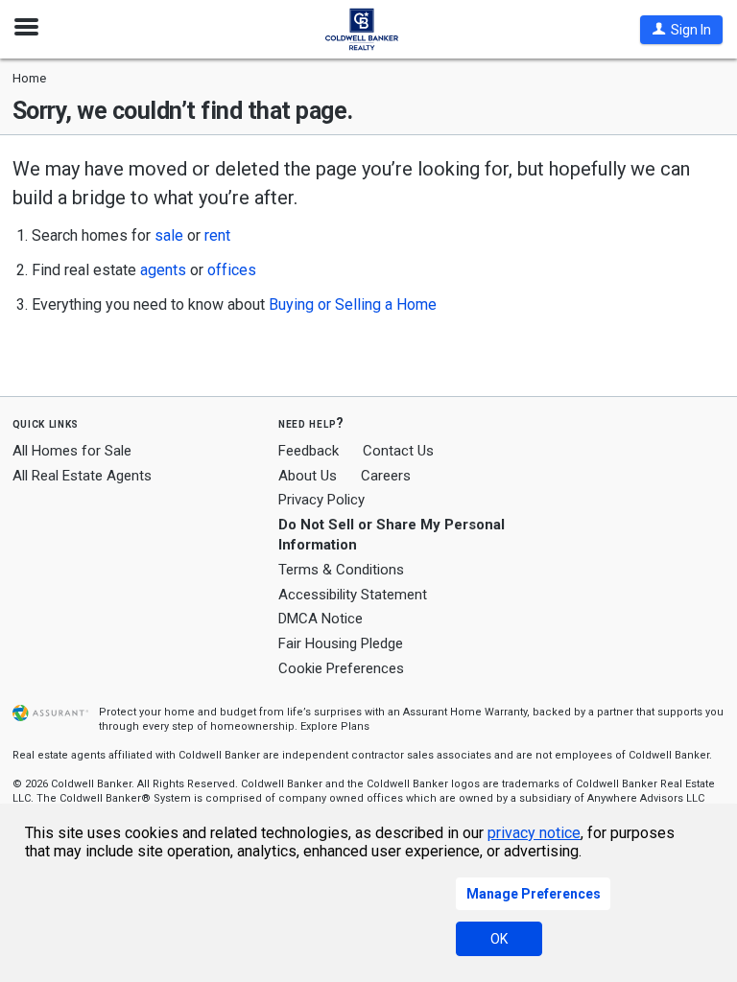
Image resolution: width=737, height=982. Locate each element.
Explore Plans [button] (334, 726)
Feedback (308, 451)
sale (169, 235)
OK (499, 939)
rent (217, 235)
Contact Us (398, 450)
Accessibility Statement (352, 594)
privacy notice (534, 833)
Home (29, 78)
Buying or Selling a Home (353, 304)
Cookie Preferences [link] (341, 668)
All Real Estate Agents (82, 475)
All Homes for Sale (71, 450)
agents (163, 270)
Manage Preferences (533, 893)
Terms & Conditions (341, 569)
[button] (681, 29)
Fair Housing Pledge (340, 643)
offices (231, 270)
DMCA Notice (320, 618)
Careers (386, 475)
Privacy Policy (321, 499)
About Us (307, 475)
